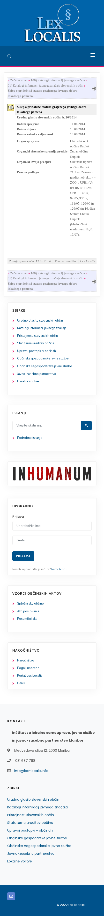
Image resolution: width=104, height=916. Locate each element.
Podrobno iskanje (29, 438)
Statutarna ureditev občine (35, 343)
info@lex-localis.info (31, 770)
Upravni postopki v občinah (36, 351)
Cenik (21, 683)
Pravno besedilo (65, 261)
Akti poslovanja (28, 611)
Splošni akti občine (30, 603)
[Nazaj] (94, 88)
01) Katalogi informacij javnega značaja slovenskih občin (45, 85)
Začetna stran (19, 80)
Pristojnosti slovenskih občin (37, 336)
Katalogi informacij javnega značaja (42, 328)
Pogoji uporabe (28, 668)
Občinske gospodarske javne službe (42, 358)
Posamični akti (27, 619)
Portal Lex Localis (30, 676)
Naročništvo (25, 660)
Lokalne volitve (28, 381)
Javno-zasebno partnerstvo (36, 374)
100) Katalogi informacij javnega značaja (58, 80)
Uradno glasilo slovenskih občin (40, 320)
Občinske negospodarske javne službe (44, 366)
